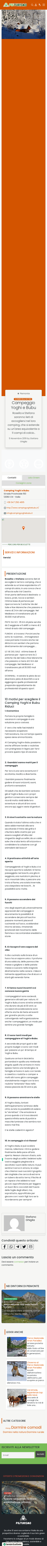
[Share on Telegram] (18, 1246)
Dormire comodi (26, 1427)
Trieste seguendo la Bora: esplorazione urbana (20, 1500)
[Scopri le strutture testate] (9, 463)
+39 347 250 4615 (15, 502)
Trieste (8, 1496)
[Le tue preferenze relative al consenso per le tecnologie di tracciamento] (2, 1159)
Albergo (8, 1428)
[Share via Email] (31, 1246)
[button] (23, 528)
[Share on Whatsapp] (11, 1246)
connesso (19, 1261)
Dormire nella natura (23, 399)
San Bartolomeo (12, 1302)
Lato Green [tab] (34, 477)
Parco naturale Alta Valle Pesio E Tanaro (21, 1305)
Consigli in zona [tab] (23, 483)
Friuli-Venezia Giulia (19, 1496)
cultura (8, 1493)
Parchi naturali (11, 1299)
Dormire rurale (35, 1432)
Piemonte (25, 393)
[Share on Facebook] (5, 1246)
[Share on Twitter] (24, 1246)
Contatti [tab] (12, 477)
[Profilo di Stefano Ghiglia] (14, 1223)
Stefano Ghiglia (31, 1218)
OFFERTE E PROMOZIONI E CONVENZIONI (23, 1476)
